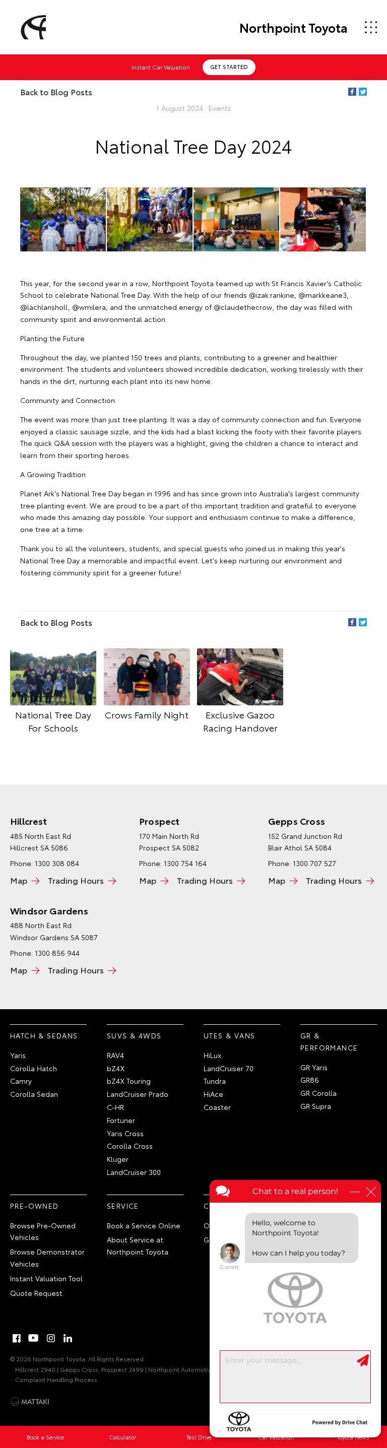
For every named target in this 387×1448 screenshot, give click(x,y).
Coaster (217, 1107)
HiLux (212, 1055)
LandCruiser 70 (228, 1068)
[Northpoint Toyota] (32, 27)
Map (18, 880)
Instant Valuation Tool (46, 1278)
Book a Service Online (143, 1225)
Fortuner (121, 1120)
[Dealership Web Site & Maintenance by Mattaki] (29, 1401)
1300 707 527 (314, 863)
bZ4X (115, 1068)
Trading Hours (76, 880)
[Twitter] (363, 92)
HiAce (213, 1094)
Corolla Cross (130, 1146)
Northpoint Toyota (293, 27)
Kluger (117, 1159)
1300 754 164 (185, 863)
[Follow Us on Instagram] (50, 1338)
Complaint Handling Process (56, 1379)
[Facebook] (352, 92)
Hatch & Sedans (44, 1035)
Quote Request (36, 1293)
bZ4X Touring (129, 1081)
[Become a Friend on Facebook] (16, 1338)
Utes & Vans (229, 1035)
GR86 (309, 1080)
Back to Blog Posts (56, 91)
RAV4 (115, 1055)
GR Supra (315, 1106)
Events (220, 108)
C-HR (115, 1107)
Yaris (18, 1055)
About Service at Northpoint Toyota (137, 1245)
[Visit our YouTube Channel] (33, 1338)
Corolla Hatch (33, 1068)
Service (123, 1206)
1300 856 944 (57, 953)
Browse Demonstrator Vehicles (47, 1257)
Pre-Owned (34, 1206)
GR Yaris (314, 1067)
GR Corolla (318, 1093)
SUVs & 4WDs (134, 1035)
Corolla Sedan (34, 1094)
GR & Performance (329, 1041)
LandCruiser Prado (137, 1094)
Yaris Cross (125, 1133)
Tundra (215, 1081)
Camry (21, 1081)
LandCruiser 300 (134, 1172)
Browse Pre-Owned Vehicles (43, 1231)
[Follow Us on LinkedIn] (68, 1338)
